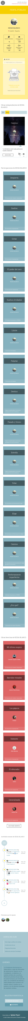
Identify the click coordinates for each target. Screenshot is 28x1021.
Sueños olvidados (14, 300)
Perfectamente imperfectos (14, 575)
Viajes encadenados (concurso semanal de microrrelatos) (13, 411)
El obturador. (14, 769)
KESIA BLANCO (13, 850)
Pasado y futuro (14, 422)
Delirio (13, 862)
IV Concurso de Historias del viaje (13, 503)
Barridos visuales (14, 677)
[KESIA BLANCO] (14, 21)
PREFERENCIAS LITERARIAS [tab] (13, 62)
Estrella (14, 452)
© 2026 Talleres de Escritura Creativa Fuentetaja (14, 1017)
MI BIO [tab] (7, 59)
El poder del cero (14, 269)
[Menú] (3, 3)
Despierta (14, 178)
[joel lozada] (15, 853)
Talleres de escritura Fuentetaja (13, 951)
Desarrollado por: (11, 1015)
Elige (14, 513)
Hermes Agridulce (14, 892)
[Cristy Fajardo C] (18, 862)
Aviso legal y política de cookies (13, 942)
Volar (14, 483)
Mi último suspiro (14, 647)
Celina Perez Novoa (14, 690)
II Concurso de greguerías (11, 289)
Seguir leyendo (8, 155)
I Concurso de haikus (10, 350)
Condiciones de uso (10, 945)
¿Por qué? (14, 605)
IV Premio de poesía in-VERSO (13, 320)
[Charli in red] (8, 883)
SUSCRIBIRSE (14, 1005)
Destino (14, 391)
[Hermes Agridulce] (9, 892)
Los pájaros (14, 708)
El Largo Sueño (16, 891)
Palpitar (14, 361)
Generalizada (14, 800)
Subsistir (14, 739)
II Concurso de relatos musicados (13, 198)
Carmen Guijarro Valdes (14, 659)
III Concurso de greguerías (11, 228)
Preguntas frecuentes (10, 948)
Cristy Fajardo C (11, 864)
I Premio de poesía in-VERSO (12, 595)
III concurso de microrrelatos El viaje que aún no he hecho (14, 563)
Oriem (14, 781)
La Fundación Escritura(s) (12, 967)
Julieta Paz (14, 812)
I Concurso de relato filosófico (12, 625)
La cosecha (15, 882)
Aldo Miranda (14, 751)
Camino (14, 123)
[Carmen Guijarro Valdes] (9, 873)
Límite (14, 330)
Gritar (14, 239)
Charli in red (12, 883)
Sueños (14, 208)
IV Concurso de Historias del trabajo (14, 534)
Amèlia (14, 720)
